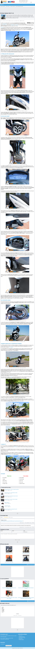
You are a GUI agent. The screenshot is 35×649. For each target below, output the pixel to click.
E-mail (13, 530)
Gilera (3, 607)
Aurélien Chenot (17, 20)
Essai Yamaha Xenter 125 (26, 553)
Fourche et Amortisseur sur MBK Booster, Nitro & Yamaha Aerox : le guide (9, 598)
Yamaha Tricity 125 (7, 505)
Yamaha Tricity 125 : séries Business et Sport (11, 492)
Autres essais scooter (31, 564)
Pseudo (1, 530)
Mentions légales (21, 639)
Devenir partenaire (8, 645)
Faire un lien (20, 638)
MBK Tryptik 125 (7, 502)
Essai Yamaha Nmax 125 (9, 553)
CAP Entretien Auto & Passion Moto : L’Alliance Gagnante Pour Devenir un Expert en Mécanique (26, 598)
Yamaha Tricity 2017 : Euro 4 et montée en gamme (12, 489)
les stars (15, 446)
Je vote (17, 613)
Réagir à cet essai (5, 529)
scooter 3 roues (17, 30)
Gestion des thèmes (22, 636)
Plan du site (20, 635)
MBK (2, 608)
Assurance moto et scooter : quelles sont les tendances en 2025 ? (26, 588)
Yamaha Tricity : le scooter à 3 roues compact (11, 499)
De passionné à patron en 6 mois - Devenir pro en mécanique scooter (9, 588)
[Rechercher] (31, 2)
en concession (11, 454)
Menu (3, 4)
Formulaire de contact (22, 637)
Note (24, 530)
